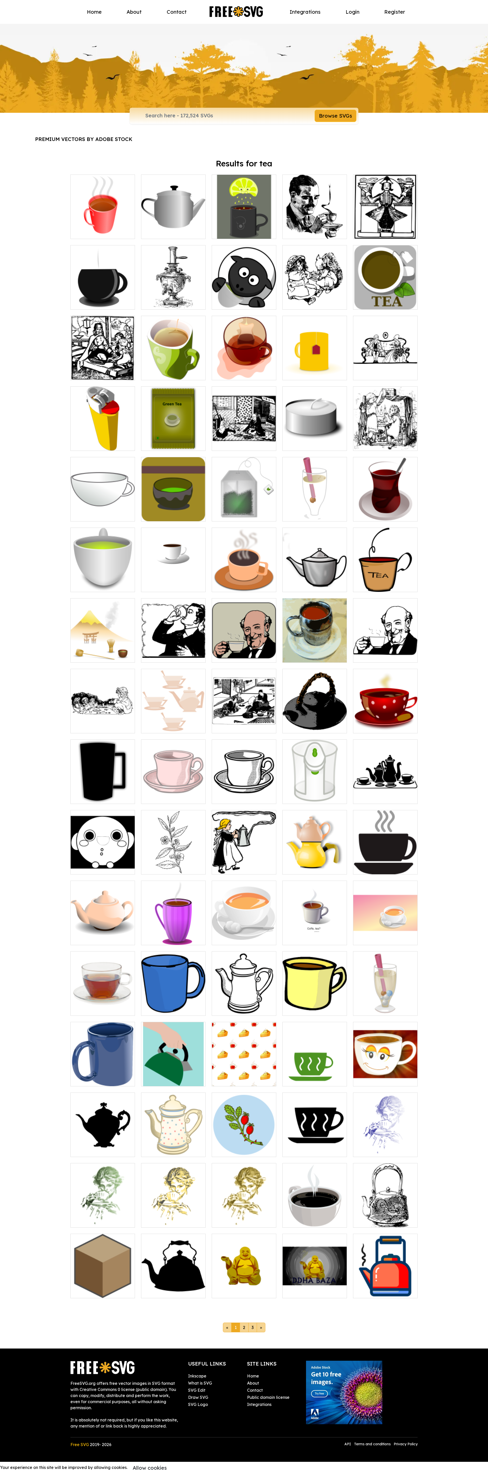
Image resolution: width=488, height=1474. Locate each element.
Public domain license (268, 1397)
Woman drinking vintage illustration (244, 1217)
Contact (177, 12)
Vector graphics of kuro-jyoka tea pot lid (315, 723)
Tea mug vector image (98, 302)
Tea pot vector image (168, 231)
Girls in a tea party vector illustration (385, 440)
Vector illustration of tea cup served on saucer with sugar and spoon (244, 932)
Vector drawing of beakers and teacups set (385, 793)
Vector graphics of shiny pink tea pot (102, 935)
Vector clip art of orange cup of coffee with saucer (244, 582)
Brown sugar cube (94, 1291)
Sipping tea (370, 1149)
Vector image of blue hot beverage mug (173, 1005)
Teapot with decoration (382, 1220)
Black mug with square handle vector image (102, 793)
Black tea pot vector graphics (173, 582)
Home (94, 12)
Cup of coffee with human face (385, 1076)
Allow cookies (150, 1468)
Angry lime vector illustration (244, 228)
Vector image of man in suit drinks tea (173, 652)
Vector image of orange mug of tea (314, 370)
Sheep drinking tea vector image (244, 299)
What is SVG (200, 1383)
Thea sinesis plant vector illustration (173, 864)
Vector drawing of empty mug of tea (102, 511)
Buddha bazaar (303, 1291)
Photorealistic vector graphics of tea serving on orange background (385, 932)
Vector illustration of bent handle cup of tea (385, 582)
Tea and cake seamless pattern (244, 1076)
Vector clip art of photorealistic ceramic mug (103, 1073)
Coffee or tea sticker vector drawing (314, 935)
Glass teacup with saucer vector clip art (102, 1005)
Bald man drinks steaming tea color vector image (244, 652)
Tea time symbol (374, 1291)
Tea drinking (88, 1220)
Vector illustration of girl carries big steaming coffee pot (244, 861)
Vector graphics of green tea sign (173, 511)
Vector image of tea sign (383, 302)
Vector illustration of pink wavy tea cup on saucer (173, 793)
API (348, 1444)
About (134, 12)
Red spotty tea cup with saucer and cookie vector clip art (385, 720)
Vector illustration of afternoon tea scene (385, 370)
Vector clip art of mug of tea (244, 370)
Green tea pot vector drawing (102, 582)
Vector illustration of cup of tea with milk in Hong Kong (314, 652)
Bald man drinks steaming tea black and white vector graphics (385, 649)
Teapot (154, 1149)
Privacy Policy (406, 1444)
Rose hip (225, 1149)
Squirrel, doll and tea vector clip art (315, 299)
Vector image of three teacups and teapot (173, 723)
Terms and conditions (372, 1444)
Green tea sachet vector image (173, 440)
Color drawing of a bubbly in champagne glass (385, 1005)
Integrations (305, 12)
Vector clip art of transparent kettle (314, 793)
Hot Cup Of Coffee (306, 1220)
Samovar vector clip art (170, 302)
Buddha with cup (234, 1291)
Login (352, 12)
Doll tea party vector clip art (102, 723)
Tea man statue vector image (385, 228)
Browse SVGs (335, 116)
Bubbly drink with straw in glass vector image (315, 511)
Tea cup (296, 1079)
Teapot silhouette (164, 1291)
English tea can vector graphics (103, 864)
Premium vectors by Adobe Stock (83, 139)
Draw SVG (198, 1397)
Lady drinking (160, 1220)
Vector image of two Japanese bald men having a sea (244, 437)
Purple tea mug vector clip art (173, 935)
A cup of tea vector (95, 231)
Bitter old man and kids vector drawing (103, 370)
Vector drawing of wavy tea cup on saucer (244, 793)
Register (394, 12)
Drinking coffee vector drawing (315, 228)
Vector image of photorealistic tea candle (315, 440)
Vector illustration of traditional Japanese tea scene (244, 720)
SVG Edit (196, 1390)
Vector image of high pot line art (244, 1005)
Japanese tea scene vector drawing (103, 652)
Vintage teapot (91, 1149)
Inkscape (197, 1375)
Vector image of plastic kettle (103, 440)
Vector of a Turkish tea (381, 514)
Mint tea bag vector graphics (244, 511)
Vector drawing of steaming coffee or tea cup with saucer (385, 861)
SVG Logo (198, 1404)
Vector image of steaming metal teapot (314, 582)
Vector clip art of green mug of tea (173, 370)
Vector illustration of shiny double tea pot (314, 864)
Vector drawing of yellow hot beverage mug (314, 1005)
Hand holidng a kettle (168, 1079)
